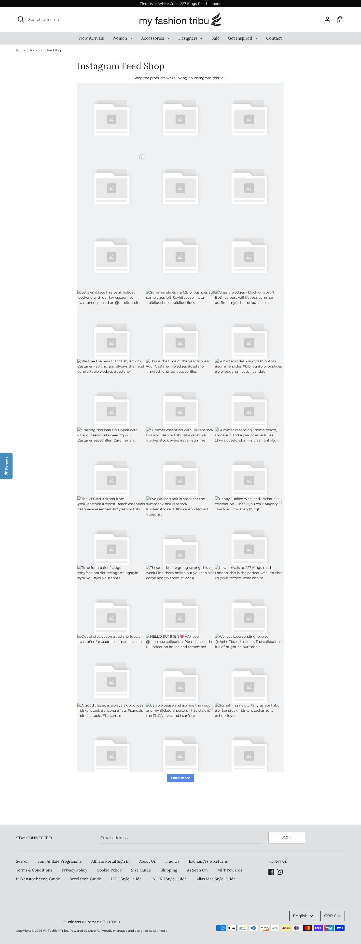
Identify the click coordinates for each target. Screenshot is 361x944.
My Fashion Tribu (55, 930)
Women (120, 38)
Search (22, 861)
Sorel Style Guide (85, 878)
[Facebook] (271, 871)
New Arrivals (91, 38)
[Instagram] (280, 871)
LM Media (160, 930)
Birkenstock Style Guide (38, 878)
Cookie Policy (109, 870)
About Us (147, 861)
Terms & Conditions (34, 870)
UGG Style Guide (126, 878)
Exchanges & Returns (208, 861)
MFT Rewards (229, 870)
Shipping (169, 870)
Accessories (153, 38)
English (300, 916)
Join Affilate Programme (60, 861)
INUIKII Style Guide (169, 878)
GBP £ (330, 916)
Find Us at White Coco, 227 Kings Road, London (181, 3)
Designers (188, 38)
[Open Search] (21, 19)
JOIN (287, 837)
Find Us (172, 861)
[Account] (327, 17)
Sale (215, 38)
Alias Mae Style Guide (216, 878)
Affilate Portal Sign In (110, 861)
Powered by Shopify (84, 930)
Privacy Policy (74, 870)
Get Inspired (240, 38)
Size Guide (141, 870)
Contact (274, 38)
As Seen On (197, 870)
